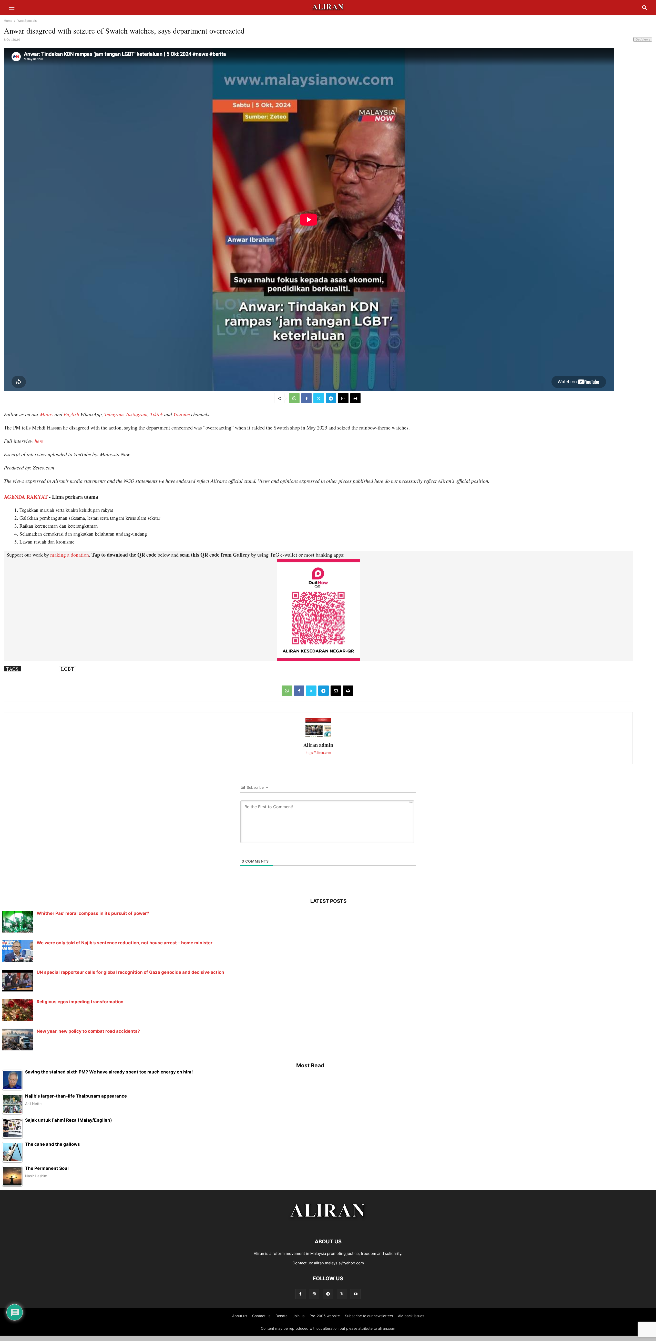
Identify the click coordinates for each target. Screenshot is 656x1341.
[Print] (355, 398)
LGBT (67, 668)
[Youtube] (356, 1294)
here (39, 440)
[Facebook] (306, 398)
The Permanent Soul (47, 1168)
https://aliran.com (318, 752)
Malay (46, 414)
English (71, 414)
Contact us (261, 1316)
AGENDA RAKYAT (26, 496)
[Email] (343, 398)
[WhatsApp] (294, 398)
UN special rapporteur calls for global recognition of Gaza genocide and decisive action (130, 972)
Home (8, 21)
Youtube (181, 414)
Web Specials (27, 21)
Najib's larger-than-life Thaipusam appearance (76, 1096)
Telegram (114, 414)
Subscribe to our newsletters (369, 1316)
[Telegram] (331, 398)
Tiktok (156, 414)
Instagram (136, 414)
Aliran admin (318, 745)
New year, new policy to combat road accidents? (88, 1031)
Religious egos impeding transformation (80, 1001)
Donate (281, 1316)
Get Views (643, 39)
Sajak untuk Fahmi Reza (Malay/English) (68, 1120)
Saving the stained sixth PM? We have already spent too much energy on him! (109, 1072)
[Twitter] (318, 398)
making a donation (69, 554)
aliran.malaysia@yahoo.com (339, 1263)
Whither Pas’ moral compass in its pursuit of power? (93, 913)
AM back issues (411, 1316)
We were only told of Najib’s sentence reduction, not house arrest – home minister (124, 942)
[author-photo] (318, 736)
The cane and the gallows (52, 1144)
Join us (298, 1316)
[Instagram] (314, 1294)
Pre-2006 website (325, 1316)
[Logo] (328, 1226)
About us (239, 1316)
